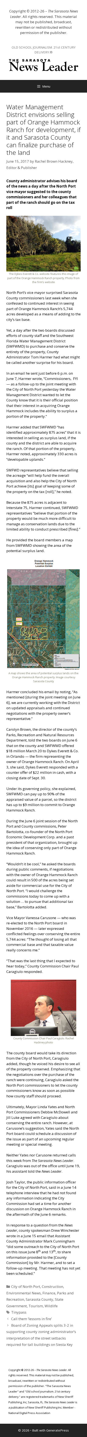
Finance (48, 1293)
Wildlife (51, 1305)
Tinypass (18, 1312)
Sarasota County (39, 1299)
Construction (52, 1286)
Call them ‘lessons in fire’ (31, 1318)
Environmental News (23, 1293)
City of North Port (25, 1286)
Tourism (36, 1305)
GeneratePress (57, 1430)
